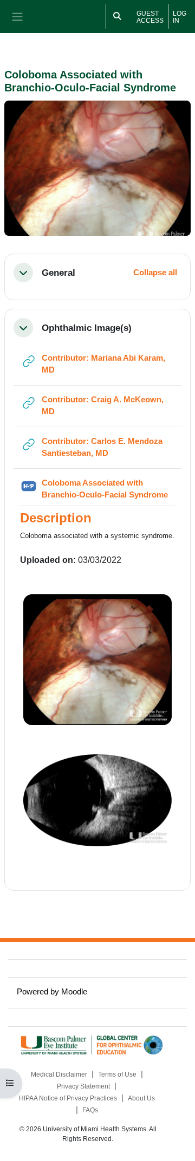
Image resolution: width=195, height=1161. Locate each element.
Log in (179, 17)
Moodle (74, 991)
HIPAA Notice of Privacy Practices (68, 1098)
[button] (23, 272)
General (58, 272)
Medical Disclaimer (59, 1074)
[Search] (117, 16)
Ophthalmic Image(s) (87, 327)
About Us (141, 1098)
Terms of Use (117, 1074)
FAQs (90, 1110)
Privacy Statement (83, 1086)
